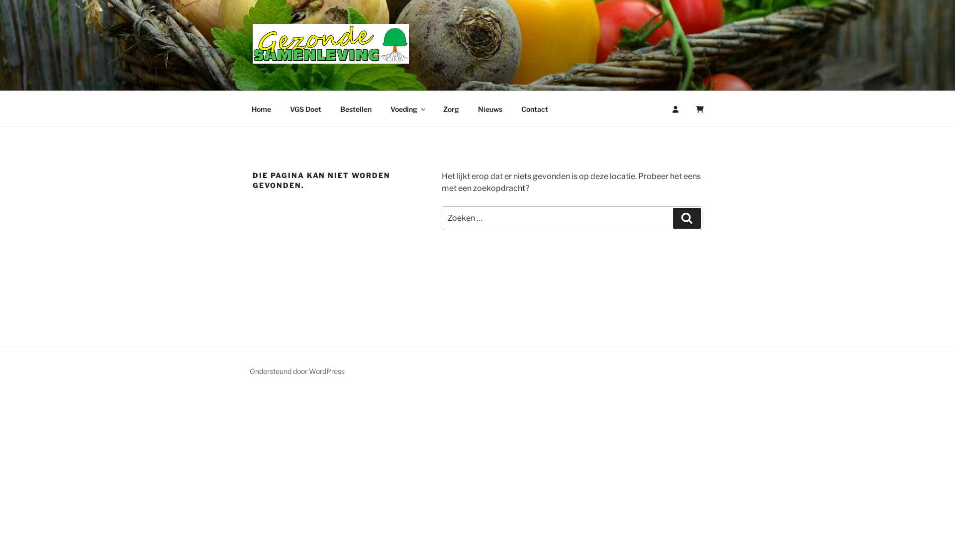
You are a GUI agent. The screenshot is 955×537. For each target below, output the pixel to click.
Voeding (403, 109)
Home (261, 109)
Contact (534, 109)
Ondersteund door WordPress (297, 371)
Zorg (451, 109)
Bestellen (356, 109)
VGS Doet (305, 109)
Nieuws (490, 109)
